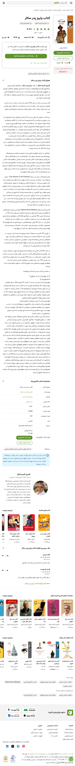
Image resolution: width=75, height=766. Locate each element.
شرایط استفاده (68, 733)
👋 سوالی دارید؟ (62, 759)
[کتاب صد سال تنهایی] (67, 608)
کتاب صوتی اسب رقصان (45, 535)
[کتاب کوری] (26, 650)
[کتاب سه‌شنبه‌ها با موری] (67, 650)
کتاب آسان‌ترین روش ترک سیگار (40, 662)
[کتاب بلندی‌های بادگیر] (12, 650)
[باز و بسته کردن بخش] (3, 80)
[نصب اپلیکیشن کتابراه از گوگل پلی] (13, 709)
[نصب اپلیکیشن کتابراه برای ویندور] (13, 715)
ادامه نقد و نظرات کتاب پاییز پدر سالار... (36, 584)
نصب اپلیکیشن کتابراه (65, 754)
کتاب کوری (28, 661)
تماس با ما (54, 736)
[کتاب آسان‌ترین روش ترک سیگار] (39, 650)
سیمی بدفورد (31, 539)
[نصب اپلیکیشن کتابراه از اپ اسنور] (29, 715)
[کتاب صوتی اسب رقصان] (44, 522)
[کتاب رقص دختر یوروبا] (29, 522)
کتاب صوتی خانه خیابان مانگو (15, 535)
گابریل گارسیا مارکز (26, 392)
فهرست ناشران (37, 736)
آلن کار (43, 666)
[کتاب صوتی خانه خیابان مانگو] (14, 522)
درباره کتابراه (69, 729)
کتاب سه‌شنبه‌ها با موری (67, 662)
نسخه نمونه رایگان (63, 58)
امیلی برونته (14, 666)
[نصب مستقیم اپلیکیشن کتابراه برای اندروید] (29, 709)
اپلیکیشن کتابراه (30, 50)
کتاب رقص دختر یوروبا (30, 535)
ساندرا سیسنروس (14, 539)
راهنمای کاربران (53, 733)
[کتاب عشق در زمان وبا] (39, 608)
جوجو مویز (47, 539)
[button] (63, 29)
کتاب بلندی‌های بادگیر (13, 662)
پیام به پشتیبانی (52, 729)
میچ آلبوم (70, 666)
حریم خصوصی (69, 736)
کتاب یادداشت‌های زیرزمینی (53, 662)
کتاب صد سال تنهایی (69, 620)
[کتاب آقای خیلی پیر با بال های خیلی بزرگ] (26, 608)
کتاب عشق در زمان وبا (39, 620)
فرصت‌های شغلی (68, 739)
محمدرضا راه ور (27, 397)
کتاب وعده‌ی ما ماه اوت (53, 620)
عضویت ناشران (37, 729)
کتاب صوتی (45, 754)
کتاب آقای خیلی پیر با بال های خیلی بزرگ (26, 620)
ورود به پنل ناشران (36, 733)
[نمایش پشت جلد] (55, 40)
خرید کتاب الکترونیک (63, 53)
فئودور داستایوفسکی (53, 666)
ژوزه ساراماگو (28, 664)
